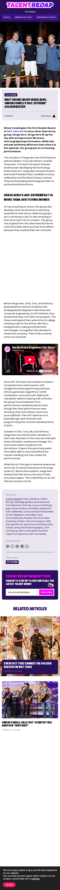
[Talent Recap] (30, 5)
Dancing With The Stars (47, 17)
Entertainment (12, 858)
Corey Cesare (13, 498)
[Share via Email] (27, 546)
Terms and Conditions (44, 862)
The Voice (7, 17)
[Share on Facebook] (8, 546)
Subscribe (46, 592)
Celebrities (10, 862)
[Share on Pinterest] (17, 546)
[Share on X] (12, 546)
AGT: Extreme (10, 95)
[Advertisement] (30, 765)
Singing (8, 854)
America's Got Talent (24, 17)
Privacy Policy (48, 858)
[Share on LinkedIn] (22, 546)
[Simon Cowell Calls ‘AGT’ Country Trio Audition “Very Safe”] (30, 699)
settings (35, 878)
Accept (9, 884)
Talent (7, 850)
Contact (51, 854)
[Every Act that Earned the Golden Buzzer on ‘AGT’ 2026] (30, 646)
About (53, 850)
